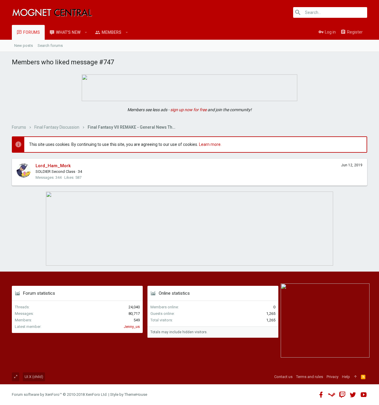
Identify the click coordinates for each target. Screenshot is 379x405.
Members (111, 32)
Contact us (283, 376)
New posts (23, 45)
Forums (31, 32)
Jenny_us (132, 326)
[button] (86, 32)
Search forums (50, 45)
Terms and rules (309, 376)
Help (346, 376)
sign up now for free (188, 109)
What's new (68, 32)
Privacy (332, 376)
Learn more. (210, 144)
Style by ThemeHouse (128, 394)
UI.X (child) (34, 376)
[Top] (355, 376)
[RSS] (363, 376)
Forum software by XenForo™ (59, 394)
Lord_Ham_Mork (53, 165)
